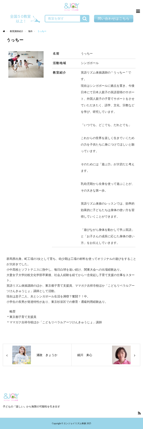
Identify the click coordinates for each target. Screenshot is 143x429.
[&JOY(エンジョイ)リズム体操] (71, 7)
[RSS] (139, 413)
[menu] (137, 11)
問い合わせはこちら (114, 18)
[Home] (4, 31)
